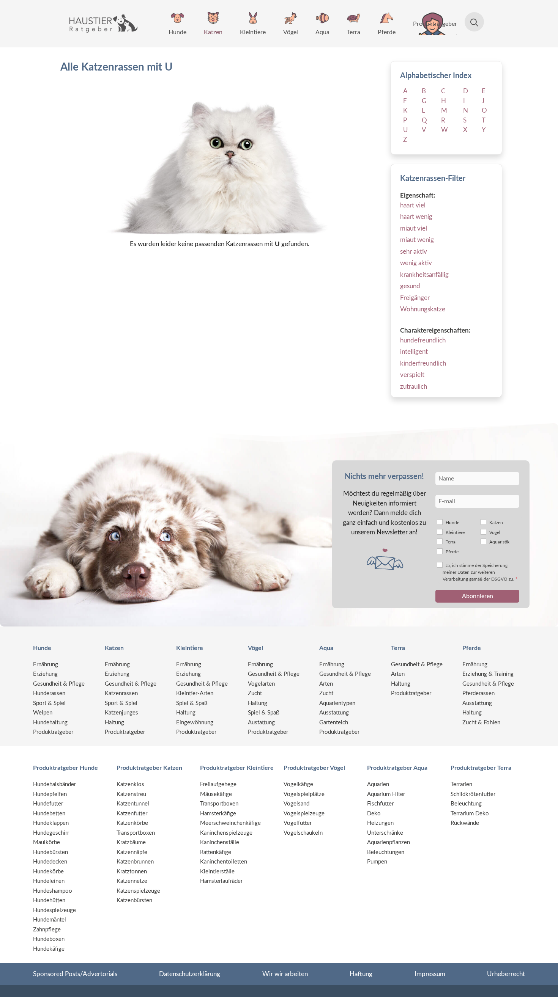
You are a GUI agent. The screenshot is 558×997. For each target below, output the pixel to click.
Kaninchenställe (219, 842)
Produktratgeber (435, 24)
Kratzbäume (131, 842)
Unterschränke (385, 833)
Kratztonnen (132, 872)
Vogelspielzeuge (304, 813)
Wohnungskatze (422, 309)
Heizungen (380, 823)
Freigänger (415, 298)
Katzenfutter (132, 813)
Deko (374, 813)
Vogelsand (296, 804)
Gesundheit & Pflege (59, 684)
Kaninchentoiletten (223, 862)
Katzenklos (130, 784)
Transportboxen (136, 833)
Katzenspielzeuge (138, 891)
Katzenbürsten (134, 900)
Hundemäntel (49, 920)
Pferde (387, 32)
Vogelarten (261, 684)
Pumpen (377, 862)
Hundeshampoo (52, 891)
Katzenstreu (131, 794)
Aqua (322, 32)
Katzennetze (132, 881)
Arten (326, 684)
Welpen (42, 713)
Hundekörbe (48, 872)
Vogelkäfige (298, 784)
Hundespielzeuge (54, 910)
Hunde (177, 32)
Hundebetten (49, 813)
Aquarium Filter (386, 794)
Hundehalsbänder (54, 784)
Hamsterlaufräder (221, 881)
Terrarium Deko (470, 813)
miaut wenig (417, 240)
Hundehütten (49, 900)
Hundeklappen (51, 823)
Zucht (255, 693)
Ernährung (45, 664)
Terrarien (461, 784)
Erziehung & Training (488, 674)
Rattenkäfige (215, 852)
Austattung (261, 722)
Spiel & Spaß (192, 703)
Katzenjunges (121, 713)
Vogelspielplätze (304, 794)
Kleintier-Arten (194, 693)
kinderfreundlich (423, 363)
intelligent (414, 352)
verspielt (412, 375)
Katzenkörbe (132, 823)
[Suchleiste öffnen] (470, 23)
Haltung (114, 722)
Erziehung (45, 674)
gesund (410, 286)
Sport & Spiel (49, 703)
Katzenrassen (121, 693)
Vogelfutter (298, 823)
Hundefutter (48, 804)
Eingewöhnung (194, 722)
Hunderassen (49, 693)
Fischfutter (380, 804)
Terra (353, 32)
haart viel (413, 205)
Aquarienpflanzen (388, 842)
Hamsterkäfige (218, 813)
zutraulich (413, 386)
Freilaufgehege (218, 784)
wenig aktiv (416, 263)
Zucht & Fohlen (481, 722)
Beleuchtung (466, 804)
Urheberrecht (506, 974)
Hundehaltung (50, 722)
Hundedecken (50, 862)
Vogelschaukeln (303, 833)
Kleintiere (253, 32)
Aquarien (378, 784)
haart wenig (416, 217)
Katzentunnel (133, 804)
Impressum (430, 974)
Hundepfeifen (50, 794)
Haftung (361, 974)
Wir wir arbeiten (285, 974)
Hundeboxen (49, 939)
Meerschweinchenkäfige (230, 823)
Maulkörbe (46, 842)
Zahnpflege (47, 930)
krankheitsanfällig (424, 275)
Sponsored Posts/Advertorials (75, 974)
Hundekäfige (49, 949)
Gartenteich (333, 722)
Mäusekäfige (216, 794)
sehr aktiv (413, 251)
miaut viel (413, 228)
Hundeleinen (49, 881)
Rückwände (465, 823)
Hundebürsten (50, 852)
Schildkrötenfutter (473, 794)
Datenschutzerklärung (189, 974)
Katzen (213, 32)
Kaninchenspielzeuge (226, 833)
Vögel (290, 32)
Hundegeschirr (51, 833)
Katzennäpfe (132, 852)
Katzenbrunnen (135, 862)
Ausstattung (334, 713)
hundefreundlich (423, 340)
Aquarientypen (337, 703)
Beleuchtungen (385, 852)
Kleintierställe (217, 872)
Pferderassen (478, 693)
